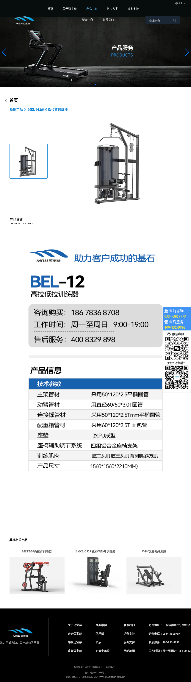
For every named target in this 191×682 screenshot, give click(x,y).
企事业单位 (103, 651)
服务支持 (133, 8)
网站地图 (129, 651)
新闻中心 (87, 19)
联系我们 (108, 19)
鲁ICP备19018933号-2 (95, 672)
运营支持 (129, 633)
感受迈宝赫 (75, 642)
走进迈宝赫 (75, 633)
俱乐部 (100, 633)
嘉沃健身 (110, 666)
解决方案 (112, 8)
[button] (95, 84)
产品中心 (91, 8)
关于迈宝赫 (70, 8)
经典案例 (101, 625)
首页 (50, 8)
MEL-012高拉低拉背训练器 (48, 109)
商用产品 (16, 109)
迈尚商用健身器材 (94, 666)
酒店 (98, 642)
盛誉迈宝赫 (75, 651)
